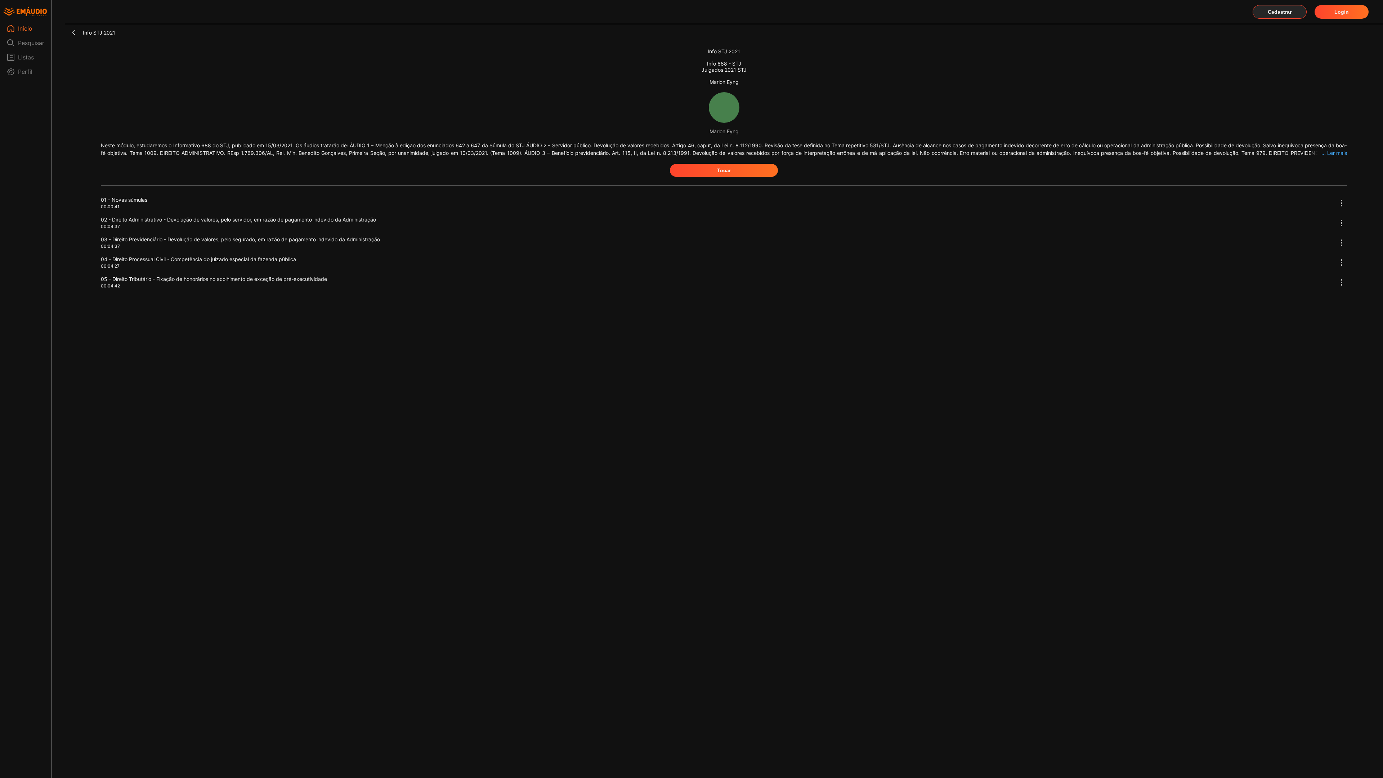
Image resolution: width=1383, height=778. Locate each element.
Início (25, 28)
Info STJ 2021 (99, 33)
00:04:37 (110, 226)
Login (1341, 12)
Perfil (25, 71)
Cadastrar (1280, 12)
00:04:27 (110, 266)
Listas (26, 57)
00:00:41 (110, 206)
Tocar (724, 170)
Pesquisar (31, 42)
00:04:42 (110, 286)
